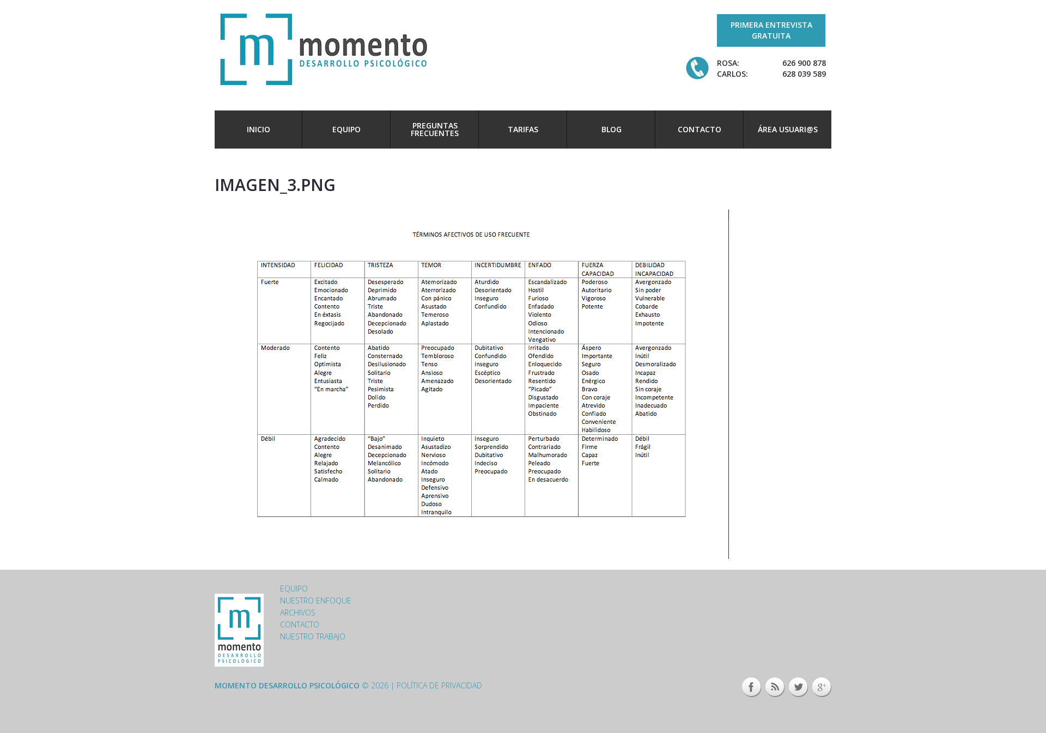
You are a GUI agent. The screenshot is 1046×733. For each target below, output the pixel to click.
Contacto (699, 129)
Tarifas (523, 129)
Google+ (821, 687)
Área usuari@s (788, 129)
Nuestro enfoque (315, 600)
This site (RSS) (774, 687)
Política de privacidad (439, 685)
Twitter (798, 687)
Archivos (297, 612)
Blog (611, 129)
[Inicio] (324, 48)
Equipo (346, 129)
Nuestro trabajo (312, 636)
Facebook (751, 687)
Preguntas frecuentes (435, 129)
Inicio (258, 129)
